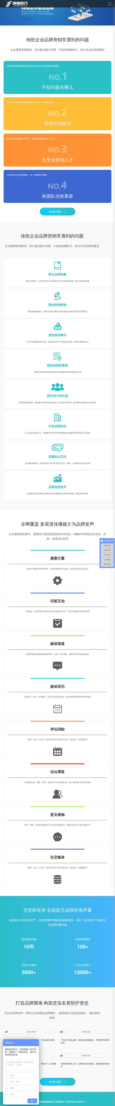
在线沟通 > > (57, 211)
